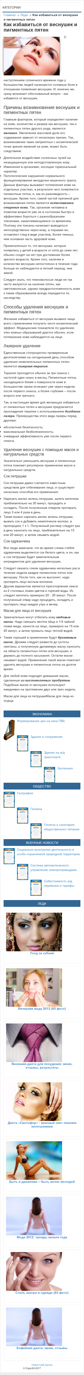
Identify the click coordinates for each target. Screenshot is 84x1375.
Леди (24, 14)
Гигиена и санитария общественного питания (62, 826)
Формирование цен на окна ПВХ (41, 720)
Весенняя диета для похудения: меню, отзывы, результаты (42, 1065)
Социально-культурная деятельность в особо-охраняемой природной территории (48, 851)
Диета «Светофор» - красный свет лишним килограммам (42, 1124)
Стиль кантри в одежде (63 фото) (42, 1292)
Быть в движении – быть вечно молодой (42, 1181)
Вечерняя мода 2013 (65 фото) (42, 1008)
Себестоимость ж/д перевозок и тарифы (59, 883)
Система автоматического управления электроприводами (53, 867)
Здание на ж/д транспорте (54, 754)
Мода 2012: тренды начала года (42, 1237)
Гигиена (36, 808)
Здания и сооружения (46, 736)
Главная (10, 14)
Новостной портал (42, 1364)
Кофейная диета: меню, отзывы (42, 1347)
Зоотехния (65, 768)
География (25, 793)
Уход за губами (42, 953)
